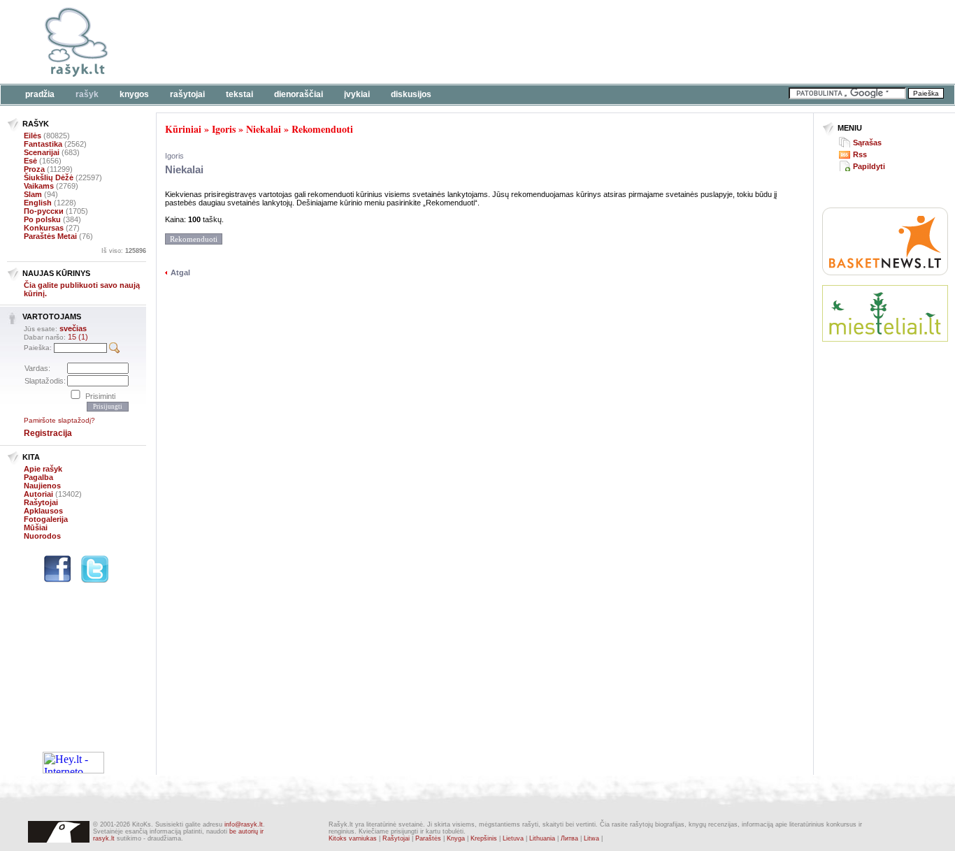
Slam (33, 194)
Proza (34, 169)
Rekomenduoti (322, 129)
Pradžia (40, 94)
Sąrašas (867, 142)
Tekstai (239, 94)
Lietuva (513, 838)
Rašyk (87, 94)
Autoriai (38, 494)
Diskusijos (411, 94)
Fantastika (43, 144)
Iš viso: (123, 250)
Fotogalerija (46, 519)
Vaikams (39, 186)
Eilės (32, 135)
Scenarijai (41, 152)
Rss (860, 154)
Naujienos (42, 485)
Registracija (48, 433)
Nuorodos (42, 536)
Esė (30, 161)
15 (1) (78, 337)
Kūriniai (183, 129)
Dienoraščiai (298, 94)
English (38, 202)
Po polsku (42, 219)
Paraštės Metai (50, 236)
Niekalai (263, 129)
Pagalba (38, 477)
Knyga (456, 838)
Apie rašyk (43, 469)
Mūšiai (36, 527)
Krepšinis (484, 838)
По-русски (44, 211)
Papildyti (869, 166)
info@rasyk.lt (243, 824)
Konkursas (44, 228)
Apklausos (43, 511)
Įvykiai (357, 94)
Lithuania (542, 838)
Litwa (591, 838)
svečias (73, 328)
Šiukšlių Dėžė (48, 177)
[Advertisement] (430, 42)
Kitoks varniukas (353, 838)
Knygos (134, 94)
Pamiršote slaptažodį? (59, 420)
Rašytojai (187, 94)
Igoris (224, 129)
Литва (569, 838)
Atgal (180, 272)
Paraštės (428, 838)
